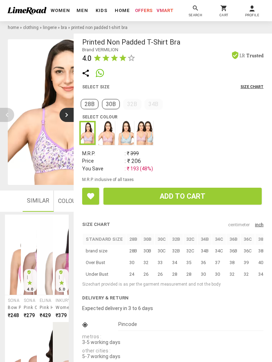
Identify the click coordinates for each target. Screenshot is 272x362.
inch (259, 224)
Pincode (127, 324)
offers (144, 10)
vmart (165, 10)
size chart (252, 86)
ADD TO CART (182, 196)
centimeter (239, 224)
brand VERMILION (100, 49)
